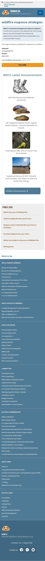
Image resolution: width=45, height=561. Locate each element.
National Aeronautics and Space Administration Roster (20, 448)
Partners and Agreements (10, 355)
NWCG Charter (6, 345)
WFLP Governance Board (10, 361)
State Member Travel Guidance (12, 404)
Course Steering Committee (11, 339)
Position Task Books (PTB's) (10, 476)
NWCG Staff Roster (8, 417)
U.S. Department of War (9, 293)
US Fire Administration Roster (11, 439)
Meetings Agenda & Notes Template (14, 392)
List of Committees (8, 376)
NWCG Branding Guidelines (11, 510)
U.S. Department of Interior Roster (13, 423)
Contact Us (16, 543)
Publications (6, 479)
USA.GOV (5, 516)
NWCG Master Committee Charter (13, 380)
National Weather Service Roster (12, 445)
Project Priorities (7, 358)
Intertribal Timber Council (10, 283)
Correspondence (7, 336)
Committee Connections (9, 401)
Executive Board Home (9, 330)
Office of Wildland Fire (9, 314)
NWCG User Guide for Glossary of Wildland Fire (21, 240)
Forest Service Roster (9, 426)
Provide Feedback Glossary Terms (16, 234)
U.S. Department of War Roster (12, 435)
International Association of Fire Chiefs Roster (17, 429)
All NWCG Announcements (16, 191)
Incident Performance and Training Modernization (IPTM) (21, 473)
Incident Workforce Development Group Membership (19, 454)
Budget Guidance (7, 398)
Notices (4, 507)
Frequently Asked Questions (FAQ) (13, 470)
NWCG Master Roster (8, 420)
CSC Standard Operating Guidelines (14, 389)
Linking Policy (6, 504)
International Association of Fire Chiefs (14, 280)
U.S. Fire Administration (9, 296)
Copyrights (5, 501)
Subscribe (27, 543)
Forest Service (6, 277)
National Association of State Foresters (15, 286)
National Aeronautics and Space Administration (17, 317)
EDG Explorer (8, 247)
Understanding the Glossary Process (18, 219)
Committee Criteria (8, 395)
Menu (40, 13)
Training (5, 482)
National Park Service (9, 289)
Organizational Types (9, 383)
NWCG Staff (5, 352)
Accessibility (6, 498)
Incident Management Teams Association (15, 308)
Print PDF (22, 65)
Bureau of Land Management (11, 271)
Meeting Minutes (7, 342)
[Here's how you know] (22, 4)
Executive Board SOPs (9, 333)
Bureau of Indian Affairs (9, 268)
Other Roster (6, 451)
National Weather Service (10, 311)
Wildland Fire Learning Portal (11, 485)
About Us (5, 467)
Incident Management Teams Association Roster (18, 442)
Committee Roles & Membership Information (16, 386)
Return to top (7, 256)
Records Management (9, 513)
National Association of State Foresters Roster (17, 432)
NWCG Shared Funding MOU (11, 348)
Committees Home (8, 373)
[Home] (6, 12)
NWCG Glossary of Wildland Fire (15, 212)
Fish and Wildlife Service (10, 274)
